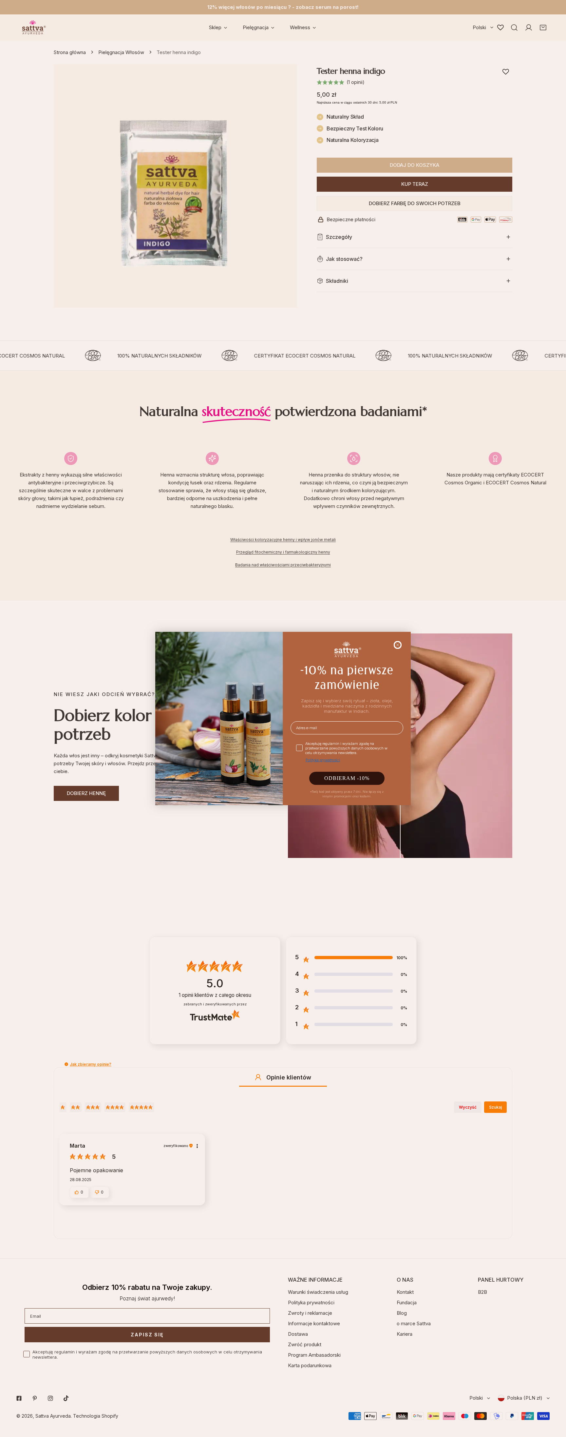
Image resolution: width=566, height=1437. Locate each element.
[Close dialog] (397, 645)
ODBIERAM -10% (346, 778)
